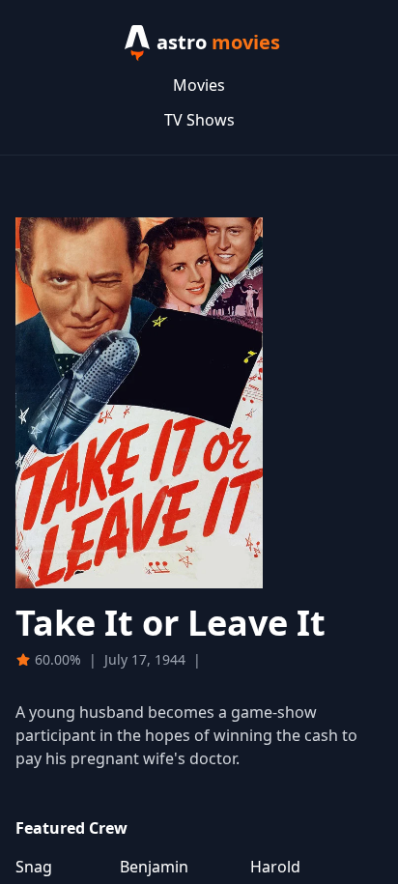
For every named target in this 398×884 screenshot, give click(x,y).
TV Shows (199, 119)
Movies (199, 85)
